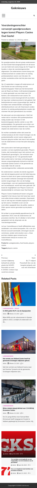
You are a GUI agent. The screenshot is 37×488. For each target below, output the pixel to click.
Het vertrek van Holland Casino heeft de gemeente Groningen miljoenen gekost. (16, 360)
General (6, 446)
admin (26, 40)
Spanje (17, 308)
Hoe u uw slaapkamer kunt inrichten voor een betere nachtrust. (22, 469)
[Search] (34, 15)
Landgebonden (14, 243)
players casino (12, 248)
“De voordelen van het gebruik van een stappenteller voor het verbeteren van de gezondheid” (22, 461)
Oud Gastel (24, 243)
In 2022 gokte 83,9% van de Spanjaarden (17, 311)
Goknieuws (18, 8)
